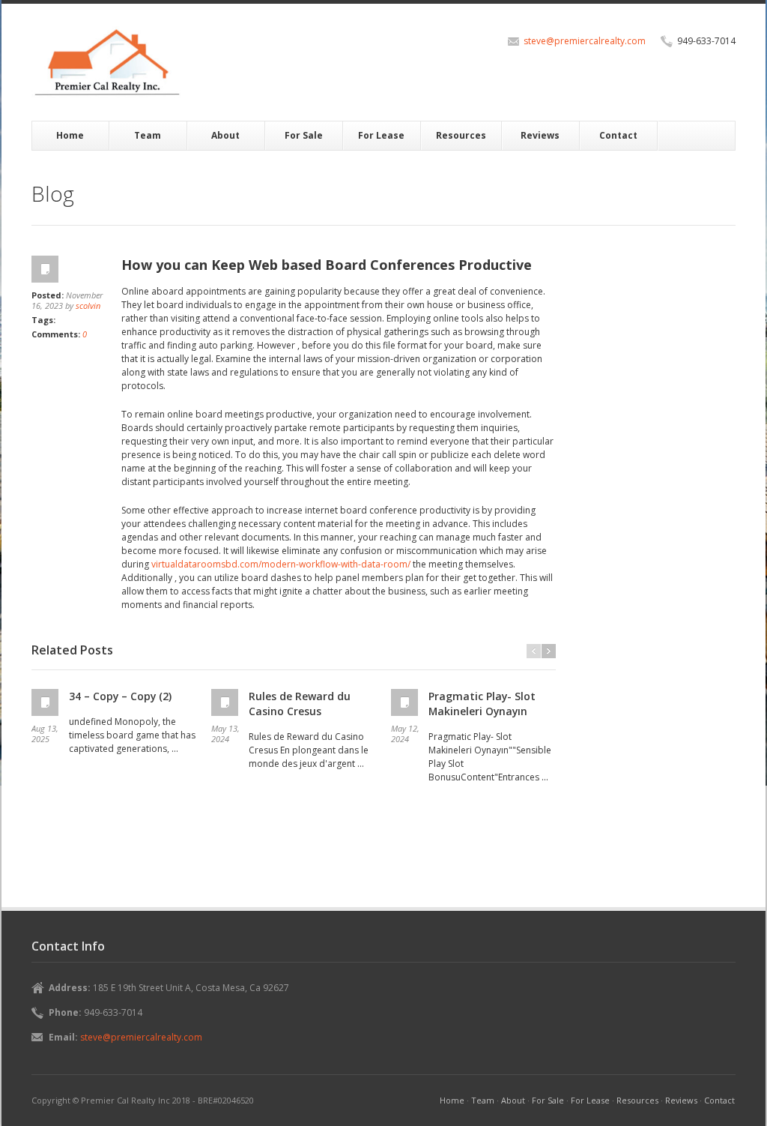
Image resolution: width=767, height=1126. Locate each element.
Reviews (540, 135)
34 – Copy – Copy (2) (120, 696)
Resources (461, 135)
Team (147, 135)
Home (70, 135)
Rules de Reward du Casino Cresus (300, 703)
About (225, 135)
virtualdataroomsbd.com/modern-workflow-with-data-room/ (280, 564)
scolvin (88, 305)
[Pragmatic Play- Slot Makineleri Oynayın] (406, 702)
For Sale (304, 135)
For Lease (381, 135)
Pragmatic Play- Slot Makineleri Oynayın (482, 703)
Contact (618, 135)
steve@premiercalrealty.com (585, 40)
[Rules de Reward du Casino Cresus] (226, 702)
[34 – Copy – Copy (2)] (46, 702)
